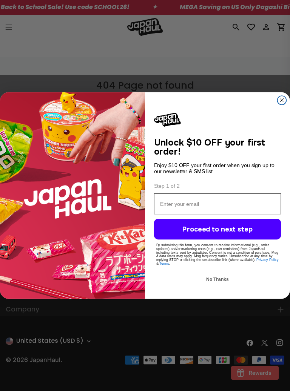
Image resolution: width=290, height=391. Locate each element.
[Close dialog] (282, 99)
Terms (164, 265)
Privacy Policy (267, 261)
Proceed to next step (217, 230)
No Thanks (217, 281)
